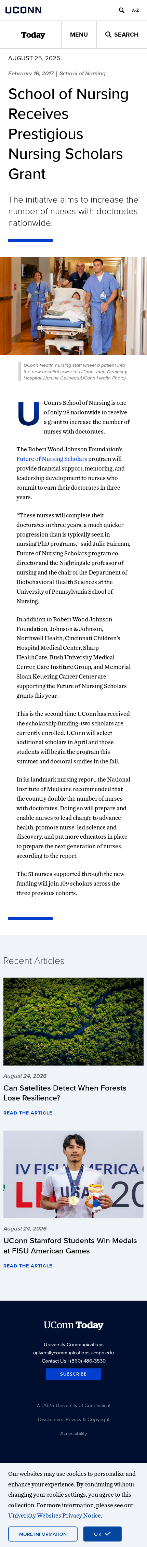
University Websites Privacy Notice (54, 1515)
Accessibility (73, 1433)
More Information (43, 1534)
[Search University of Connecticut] (121, 10)
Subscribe (73, 1374)
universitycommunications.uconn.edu (73, 1352)
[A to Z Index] (135, 10)
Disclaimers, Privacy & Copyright (73, 1419)
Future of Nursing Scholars (51, 458)
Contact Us (54, 1360)
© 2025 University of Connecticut (73, 1405)
